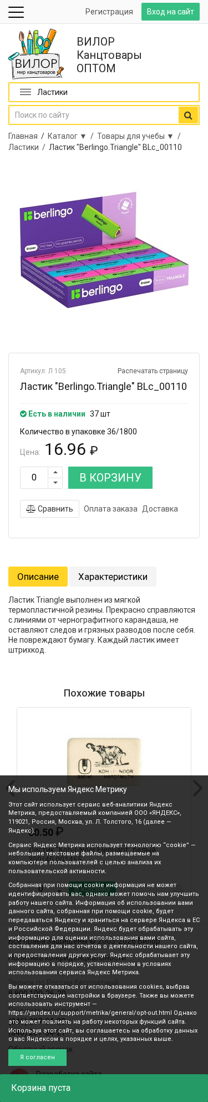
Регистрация (109, 11)
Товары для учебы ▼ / (140, 136)
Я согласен (37, 1057)
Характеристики (113, 576)
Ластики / (28, 147)
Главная (23, 136)
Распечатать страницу (153, 371)
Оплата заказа (111, 508)
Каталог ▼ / (72, 136)
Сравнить (54, 508)
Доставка (160, 508)
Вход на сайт (170, 11)
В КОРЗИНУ (110, 477)
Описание (38, 576)
